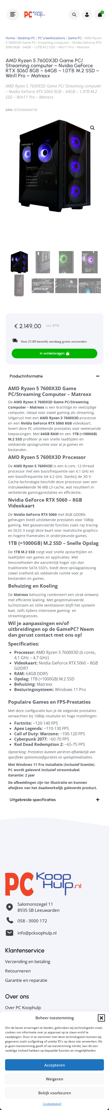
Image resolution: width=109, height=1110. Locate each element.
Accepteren (54, 1065)
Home (10, 38)
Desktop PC (26, 38)
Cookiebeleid (52, 1104)
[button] (101, 1017)
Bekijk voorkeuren (54, 1092)
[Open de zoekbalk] (74, 14)
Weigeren (54, 1078)
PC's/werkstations (51, 38)
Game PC (75, 38)
